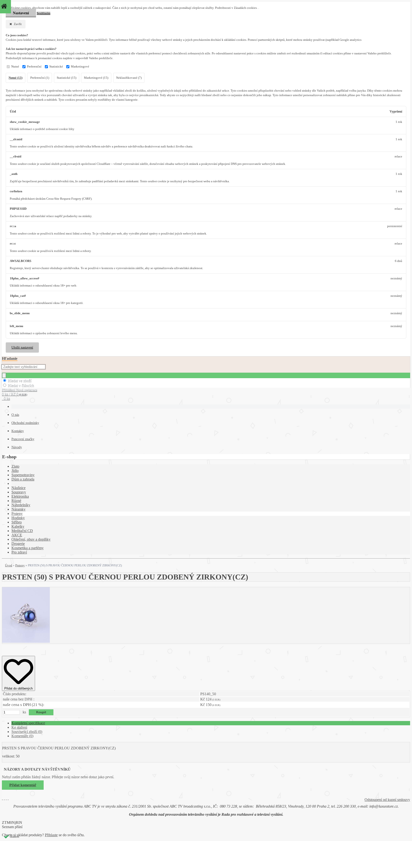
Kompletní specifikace (28, 723)
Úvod (8, 565)
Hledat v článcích (21, 385)
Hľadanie (9, 358)
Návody (16, 447)
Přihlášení (9, 390)
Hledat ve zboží (19, 381)
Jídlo (15, 471)
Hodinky (18, 518)
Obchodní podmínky (25, 423)
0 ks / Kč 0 (14, 394)
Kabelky (17, 526)
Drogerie (18, 544)
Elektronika (20, 496)
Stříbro (16, 522)
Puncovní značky (22, 439)
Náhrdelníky (20, 505)
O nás (15, 415)
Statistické (56, 66)
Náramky (18, 509)
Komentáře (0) (22, 736)
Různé (16, 501)
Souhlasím (43, 13)
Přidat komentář (22, 785)
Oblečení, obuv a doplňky (31, 539)
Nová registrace (26, 390)
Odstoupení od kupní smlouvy (387, 800)
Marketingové (80, 66)
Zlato (15, 466)
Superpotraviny (23, 475)
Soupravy (18, 492)
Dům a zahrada (22, 479)
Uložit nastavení (22, 347)
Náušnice (18, 488)
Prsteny (17, 514)
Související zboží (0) (26, 732)
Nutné (15, 66)
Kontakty (17, 431)
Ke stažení (19, 727)
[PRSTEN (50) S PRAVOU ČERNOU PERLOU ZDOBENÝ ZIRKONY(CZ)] (26, 641)
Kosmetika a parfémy (27, 548)
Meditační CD (22, 531)
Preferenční (34, 66)
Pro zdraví (19, 552)
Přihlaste (51, 835)
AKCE (16, 535)
